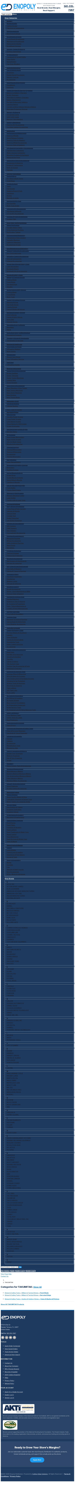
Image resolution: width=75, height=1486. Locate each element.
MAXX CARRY (11, 1080)
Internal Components (14, 259)
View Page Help (6, 1274)
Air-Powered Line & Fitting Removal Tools (21, 710)
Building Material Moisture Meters (19, 774)
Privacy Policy (9, 1381)
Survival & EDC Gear (14, 201)
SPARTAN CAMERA (13, 1178)
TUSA (9, 1226)
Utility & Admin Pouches (15, 543)
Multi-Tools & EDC (13, 206)
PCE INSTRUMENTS (14, 1120)
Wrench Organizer (13, 756)
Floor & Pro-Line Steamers (16, 731)
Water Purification (13, 225)
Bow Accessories (13, 31)
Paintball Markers (13, 599)
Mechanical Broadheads (15, 41)
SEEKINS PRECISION (14, 1164)
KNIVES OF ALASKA (14, 1058)
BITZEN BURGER (12, 915)
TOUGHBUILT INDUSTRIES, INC (18, 1219)
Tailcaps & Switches (14, 584)
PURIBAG (10, 1127)
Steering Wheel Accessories (17, 143)
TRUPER (9, 1221)
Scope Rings (11, 475)
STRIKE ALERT (12, 1185)
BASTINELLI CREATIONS (15, 908)
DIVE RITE (10, 963)
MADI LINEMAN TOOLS (15, 1073)
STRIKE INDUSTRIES (14, 1188)
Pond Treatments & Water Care (18, 832)
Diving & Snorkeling (14, 860)
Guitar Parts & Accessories (16, 371)
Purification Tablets (13, 232)
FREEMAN (10, 995)
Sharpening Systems (14, 335)
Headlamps (11, 579)
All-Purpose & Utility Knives (16, 290)
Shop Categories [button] (11, 18)
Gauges (9, 739)
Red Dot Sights (12, 432)
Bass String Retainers (14, 393)
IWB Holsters (11, 526)
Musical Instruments (14, 368)
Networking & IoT (13, 401)
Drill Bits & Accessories (15, 654)
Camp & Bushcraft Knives (16, 309)
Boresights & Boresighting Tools (18, 264)
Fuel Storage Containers (15, 150)
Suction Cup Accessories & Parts (18, 666)
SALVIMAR (10, 1160)
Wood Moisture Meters (15, 771)
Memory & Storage (13, 112)
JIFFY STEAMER (12, 1045)
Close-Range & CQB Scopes (17, 424)
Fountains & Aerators (14, 827)
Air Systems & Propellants (16, 604)
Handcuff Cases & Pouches (16, 571)
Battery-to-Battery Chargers (17, 93)
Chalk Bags (11, 181)
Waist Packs (11, 545)
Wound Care (11, 354)
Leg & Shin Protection (14, 520)
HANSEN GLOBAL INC (14, 1020)
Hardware (10, 193)
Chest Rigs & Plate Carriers (16, 509)
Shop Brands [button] (9, 879)
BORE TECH (11, 917)
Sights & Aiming (12, 55)
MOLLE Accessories (14, 541)
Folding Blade (11, 280)
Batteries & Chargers (14, 668)
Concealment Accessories (16, 533)
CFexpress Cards (13, 115)
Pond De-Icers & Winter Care (17, 839)
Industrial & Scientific (14, 736)
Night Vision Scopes (14, 439)
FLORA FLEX (11, 988)
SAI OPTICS (11, 1157)
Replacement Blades (14, 44)
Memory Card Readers (15, 119)
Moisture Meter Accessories (17, 781)
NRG (8, 1107)
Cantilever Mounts (13, 482)
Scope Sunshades (13, 426)
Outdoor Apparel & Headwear (17, 217)
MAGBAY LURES (12, 1076)
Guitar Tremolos (12, 376)
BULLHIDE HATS (12, 922)
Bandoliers (10, 548)
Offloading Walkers (13, 349)
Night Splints (11, 351)
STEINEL (10, 1181)
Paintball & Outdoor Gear (15, 597)
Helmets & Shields (13, 511)
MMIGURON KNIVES (14, 1092)
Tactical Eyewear (13, 553)
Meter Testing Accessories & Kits (18, 802)
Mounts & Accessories (14, 444)
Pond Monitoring (12, 837)
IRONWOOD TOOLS (13, 1040)
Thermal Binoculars (14, 457)
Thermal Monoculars (14, 450)
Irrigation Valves (12, 812)
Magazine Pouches (13, 538)
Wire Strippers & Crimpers (16, 676)
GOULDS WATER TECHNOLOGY (18, 1010)
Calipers (10, 741)
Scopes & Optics (12, 412)
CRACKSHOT (11, 937)
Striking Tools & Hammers (16, 683)
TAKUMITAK (11, 1198)
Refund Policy (9, 1383)
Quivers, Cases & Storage (16, 49)
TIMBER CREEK (12, 1210)
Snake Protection (13, 518)
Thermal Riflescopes (14, 452)
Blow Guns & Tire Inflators (16, 703)
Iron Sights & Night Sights (16, 485)
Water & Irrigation (13, 792)
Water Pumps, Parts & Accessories (19, 766)
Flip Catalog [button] (5, 1271)
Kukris (9, 330)
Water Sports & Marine (15, 845)
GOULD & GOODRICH (14, 1008)
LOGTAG (10, 1068)
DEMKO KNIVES (12, 956)
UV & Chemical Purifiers (15, 230)
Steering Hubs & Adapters (16, 140)
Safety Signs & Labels (14, 718)
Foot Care (10, 362)
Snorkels (10, 865)
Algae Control (11, 834)
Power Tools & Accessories (16, 650)
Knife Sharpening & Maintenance (18, 333)
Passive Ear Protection (15, 556)
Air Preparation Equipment (16, 705)
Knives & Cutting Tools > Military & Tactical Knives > (27, 1293)
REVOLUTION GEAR (13, 1145)
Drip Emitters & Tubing (14, 807)
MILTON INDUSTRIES (14, 1090)
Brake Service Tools (14, 707)
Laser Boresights (13, 266)
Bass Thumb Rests (13, 397)
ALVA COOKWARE (13, 889)
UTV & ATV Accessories (15, 214)
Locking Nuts (11, 380)
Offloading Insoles (13, 365)
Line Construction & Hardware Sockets (20, 679)
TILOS (9, 1207)
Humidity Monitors (13, 240)
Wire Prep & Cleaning (14, 686)
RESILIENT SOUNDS (14, 1143)
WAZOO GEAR (12, 1239)
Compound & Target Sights (16, 57)
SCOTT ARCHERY (13, 1162)
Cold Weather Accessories (16, 624)
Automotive (11, 131)
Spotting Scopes (12, 470)
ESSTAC (9, 976)
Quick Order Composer (12, 1346)
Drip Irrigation (11, 805)
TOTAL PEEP (11, 1217)
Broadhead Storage (14, 46)
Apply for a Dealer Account (14, 1392)
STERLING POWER (13, 1183)
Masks (9, 862)
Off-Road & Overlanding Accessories (20, 148)
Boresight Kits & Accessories (17, 271)
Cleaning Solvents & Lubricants (18, 251)
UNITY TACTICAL (13, 1234)
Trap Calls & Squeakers (15, 614)
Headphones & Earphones (16, 83)
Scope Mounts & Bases (15, 478)
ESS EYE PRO (11, 974)
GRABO (9, 1013)
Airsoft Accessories (13, 589)
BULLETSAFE (11, 920)
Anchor (9, 196)
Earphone (10, 87)
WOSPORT (10, 1251)
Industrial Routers (13, 404)
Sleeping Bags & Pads (14, 191)
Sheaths (9, 287)
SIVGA (9, 1169)
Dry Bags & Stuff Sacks (15, 178)
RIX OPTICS (11, 1147)
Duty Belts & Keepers (14, 569)
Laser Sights (11, 498)
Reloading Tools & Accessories (17, 256)
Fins (8, 867)
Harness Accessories (14, 563)
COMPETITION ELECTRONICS (17, 928)
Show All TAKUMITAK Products (12, 1304)
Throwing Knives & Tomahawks (18, 338)
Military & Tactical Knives (16, 277)
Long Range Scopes (14, 422)
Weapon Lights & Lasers (15, 493)
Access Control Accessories (17, 788)
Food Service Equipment (15, 723)
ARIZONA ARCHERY (13, 898)
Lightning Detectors (14, 242)
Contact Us (4, 1276)
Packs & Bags (11, 176)
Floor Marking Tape (13, 715)
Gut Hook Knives (12, 305)
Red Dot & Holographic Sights (17, 429)
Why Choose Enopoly (12, 1369)
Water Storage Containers (16, 153)
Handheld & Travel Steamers (17, 733)
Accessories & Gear (14, 245)
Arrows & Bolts (12, 23)
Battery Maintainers (14, 100)
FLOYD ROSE (11, 991)
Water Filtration (12, 795)
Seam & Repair (12, 841)
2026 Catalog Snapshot (12, 1375)
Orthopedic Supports (14, 347)
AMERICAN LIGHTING (14, 893)
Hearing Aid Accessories (15, 125)
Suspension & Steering (15, 163)
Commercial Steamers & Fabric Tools (20, 728)
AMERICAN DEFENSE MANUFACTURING (20, 891)
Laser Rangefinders (14, 462)
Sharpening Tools (13, 642)
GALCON (10, 1001)
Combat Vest (11, 516)
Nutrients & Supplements (15, 817)
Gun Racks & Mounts (14, 211)
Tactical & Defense (13, 504)
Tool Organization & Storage (17, 751)
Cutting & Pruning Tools (15, 630)
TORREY (9, 1214)
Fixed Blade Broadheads (15, 39)
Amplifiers (10, 73)
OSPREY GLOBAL (13, 1115)
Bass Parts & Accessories (16, 386)
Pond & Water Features (15, 820)
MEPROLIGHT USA (13, 1083)
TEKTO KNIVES (12, 1200)
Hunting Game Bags (14, 51)
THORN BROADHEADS (14, 1205)
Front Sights (11, 488)
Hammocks (11, 189)
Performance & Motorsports (16, 133)
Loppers (9, 635)
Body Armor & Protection (15, 506)
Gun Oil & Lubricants (14, 253)
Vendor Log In (9, 1398)
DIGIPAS (9, 959)
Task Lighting (11, 688)
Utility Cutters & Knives (15, 644)
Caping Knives (12, 307)
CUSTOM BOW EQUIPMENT (16, 942)
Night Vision (11, 435)
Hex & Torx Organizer (14, 758)
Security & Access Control (16, 784)
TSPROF (9, 1224)
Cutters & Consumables (15, 640)
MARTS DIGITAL (12, 1078)
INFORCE (10, 1035)
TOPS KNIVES (11, 1212)
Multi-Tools (11, 297)
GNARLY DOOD (12, 1006)
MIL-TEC (10, 1087)
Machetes (10, 327)
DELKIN (9, 952)
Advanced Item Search (12, 1355)
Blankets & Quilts (13, 198)
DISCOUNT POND (13, 961)
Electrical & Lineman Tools (16, 671)
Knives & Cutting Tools (15, 275)
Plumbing (10, 763)
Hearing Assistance (13, 122)
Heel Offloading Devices (15, 359)
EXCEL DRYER (11, 981)
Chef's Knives (12, 315)
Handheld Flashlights (14, 577)
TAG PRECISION (12, 1196)
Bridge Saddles (12, 373)
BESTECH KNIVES (13, 910)
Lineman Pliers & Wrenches (16, 674)
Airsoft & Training (13, 587)
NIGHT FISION (12, 1102)
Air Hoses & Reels (13, 700)
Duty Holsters (11, 531)
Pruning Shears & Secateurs (17, 633)
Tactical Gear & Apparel (15, 594)
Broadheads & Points (14, 37)
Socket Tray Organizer (15, 753)
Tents (9, 186)
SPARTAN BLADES (13, 1176)
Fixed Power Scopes (14, 419)
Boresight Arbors (13, 269)
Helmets (10, 170)
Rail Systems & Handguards (16, 561)
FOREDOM (10, 993)
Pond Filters (11, 825)
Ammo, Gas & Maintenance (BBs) (18, 591)
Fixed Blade (11, 282)
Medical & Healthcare (14, 344)
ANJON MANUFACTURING (16, 896)
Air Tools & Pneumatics (15, 696)
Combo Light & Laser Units (16, 500)
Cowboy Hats (11, 219)
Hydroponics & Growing (15, 815)
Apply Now (37, 1460)
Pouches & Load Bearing (15, 536)
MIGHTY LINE (11, 1085)
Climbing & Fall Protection (16, 681)
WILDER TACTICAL (13, 1244)
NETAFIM (10, 1100)
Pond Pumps (11, 823)
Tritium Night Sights (14, 490)
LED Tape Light (12, 690)
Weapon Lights (12, 581)
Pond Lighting (11, 830)
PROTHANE (11, 1122)
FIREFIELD (10, 986)
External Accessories (14, 261)
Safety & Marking (13, 713)
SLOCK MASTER (12, 1171)
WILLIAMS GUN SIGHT (15, 1246)
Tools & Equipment (13, 628)
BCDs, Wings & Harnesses (16, 874)
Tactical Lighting (13, 574)
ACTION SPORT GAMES (15, 886)
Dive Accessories (13, 872)
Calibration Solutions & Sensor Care (19, 799)
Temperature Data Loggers (16, 238)
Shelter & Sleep (12, 184)
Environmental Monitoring (16, 235)
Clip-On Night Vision (14, 442)
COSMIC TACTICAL (13, 935)
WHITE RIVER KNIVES (14, 1242)
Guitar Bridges (12, 383)
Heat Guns (10, 652)
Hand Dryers (11, 725)
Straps (9, 760)
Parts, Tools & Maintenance (16, 606)
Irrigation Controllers (14, 809)
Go (20, 1267)
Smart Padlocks (12, 786)
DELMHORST (11, 954)
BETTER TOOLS (12, 913)
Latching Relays (12, 104)
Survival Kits (11, 203)
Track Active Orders (11, 1352)
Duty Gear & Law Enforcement (17, 566)
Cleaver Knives (12, 322)
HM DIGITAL (11, 1025)
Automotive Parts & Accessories (18, 160)
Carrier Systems (12, 661)
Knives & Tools (12, 857)
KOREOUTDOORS (13, 1062)
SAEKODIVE (11, 1155)
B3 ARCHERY (11, 903)
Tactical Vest (11, 513)
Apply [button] (12, 1271)
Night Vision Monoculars (15, 437)
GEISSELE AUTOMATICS (15, 1003)
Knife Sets (10, 319)
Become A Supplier (11, 1372)
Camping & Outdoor (14, 174)
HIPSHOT (10, 1023)
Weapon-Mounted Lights (15, 496)
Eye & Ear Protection (14, 551)
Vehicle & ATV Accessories (16, 209)
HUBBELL (10, 1027)
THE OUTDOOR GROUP (15, 1203)
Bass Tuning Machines (15, 390)
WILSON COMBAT (13, 1249)
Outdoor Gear (11, 617)
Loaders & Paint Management (17, 608)
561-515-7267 (11, 1333)
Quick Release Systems (15, 138)
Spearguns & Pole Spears (16, 855)
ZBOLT (9, 1262)
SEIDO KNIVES (12, 1167)
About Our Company (11, 1366)
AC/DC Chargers (12, 95)
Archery (9, 21)
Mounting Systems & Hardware (18, 155)
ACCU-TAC (10, 884)
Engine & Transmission (15, 165)
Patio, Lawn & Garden (14, 410)
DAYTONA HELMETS (14, 949)
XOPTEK (10, 1256)
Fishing (9, 848)
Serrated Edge (12, 284)
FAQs (6, 1378)
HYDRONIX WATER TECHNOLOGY (18, 1030)
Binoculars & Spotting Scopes (17, 465)
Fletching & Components (15, 28)
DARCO (9, 947)
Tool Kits (10, 659)
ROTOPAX (10, 1150)
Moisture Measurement (15, 769)
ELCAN (9, 971)
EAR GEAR (10, 969)
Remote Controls (12, 77)
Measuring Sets (12, 748)
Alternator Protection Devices (17, 109)
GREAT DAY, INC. (12, 1015)
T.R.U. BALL (11, 1193)
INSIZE (9, 1037)
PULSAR (9, 1125)
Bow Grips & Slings (13, 34)
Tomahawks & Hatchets (15, 341)
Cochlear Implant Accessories (17, 127)
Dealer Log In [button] (20, 1271)
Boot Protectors (12, 720)
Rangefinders (11, 62)
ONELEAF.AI (11, 1112)
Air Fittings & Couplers (14, 698)
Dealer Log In (9, 1395)
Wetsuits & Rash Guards (15, 869)
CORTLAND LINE (12, 932)
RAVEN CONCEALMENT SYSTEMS (19, 1138)
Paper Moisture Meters (15, 778)
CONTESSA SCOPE (13, 930)
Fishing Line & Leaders (15, 852)
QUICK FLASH (11, 1132)
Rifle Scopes (11, 414)
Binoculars (10, 467)
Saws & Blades (12, 637)
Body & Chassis (12, 168)
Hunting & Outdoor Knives (16, 300)
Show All (37, 1287)
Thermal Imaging (13, 447)
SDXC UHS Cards (13, 117)
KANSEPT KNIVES (13, 1055)
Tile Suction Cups (13, 664)
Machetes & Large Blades (16, 325)
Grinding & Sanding (14, 657)
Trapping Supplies (13, 612)
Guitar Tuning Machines (15, 378)
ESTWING (10, 978)
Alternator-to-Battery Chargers (18, 97)
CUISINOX (10, 939)
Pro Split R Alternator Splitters (17, 102)
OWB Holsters (12, 528)
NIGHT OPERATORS (13, 1104)
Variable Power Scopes (15, 417)
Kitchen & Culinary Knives (16, 312)
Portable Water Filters (14, 228)
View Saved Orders (11, 1349)
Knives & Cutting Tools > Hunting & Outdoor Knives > (32, 1299)
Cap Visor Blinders (13, 64)
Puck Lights (11, 693)
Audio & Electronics (13, 68)
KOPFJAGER (11, 1060)
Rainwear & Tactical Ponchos (17, 619)
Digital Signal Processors (15, 75)
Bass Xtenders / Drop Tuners (17, 388)
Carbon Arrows (12, 26)
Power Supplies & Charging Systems (19, 90)
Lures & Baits (11, 850)
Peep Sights (11, 59)
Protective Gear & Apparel (16, 601)
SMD (8, 1174)
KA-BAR (9, 1051)
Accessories (11, 80)
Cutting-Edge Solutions (40, 1474)
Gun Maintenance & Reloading (17, 248)
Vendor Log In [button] (30, 1271)
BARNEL (9, 906)
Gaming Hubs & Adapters (16, 145)
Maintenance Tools (13, 746)
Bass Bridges (11, 395)
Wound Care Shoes (13, 357)
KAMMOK (10, 1053)
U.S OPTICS (11, 1231)
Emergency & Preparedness (17, 223)
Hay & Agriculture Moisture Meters (19, 776)
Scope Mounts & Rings (15, 473)
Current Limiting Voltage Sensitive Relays (21, 107)
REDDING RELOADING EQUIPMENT (19, 1140)
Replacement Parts (13, 157)
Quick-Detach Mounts (14, 480)
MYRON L (10, 1094)
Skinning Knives (12, 302)
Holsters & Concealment (15, 523)
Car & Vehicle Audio (14, 70)
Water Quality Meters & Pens (17, 797)
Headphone (11, 85)
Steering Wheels (12, 136)
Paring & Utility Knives (14, 317)
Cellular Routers (12, 406)
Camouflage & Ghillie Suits (16, 622)
